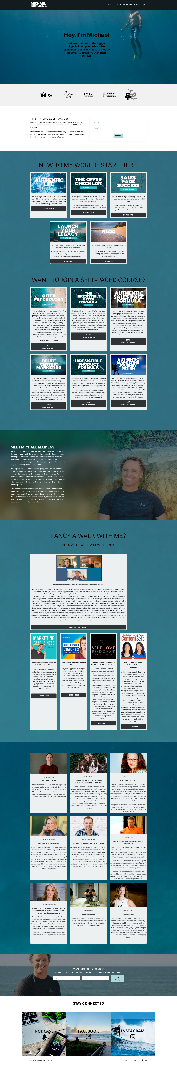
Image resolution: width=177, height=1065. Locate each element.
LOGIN (136, 5)
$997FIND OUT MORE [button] (88, 336)
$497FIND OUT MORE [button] (88, 403)
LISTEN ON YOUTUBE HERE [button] (79, 627)
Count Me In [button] (117, 978)
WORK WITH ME (126, 5)
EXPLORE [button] (109, 261)
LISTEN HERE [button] (44, 696)
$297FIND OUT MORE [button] (48, 406)
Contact (135, 1060)
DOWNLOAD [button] (88, 212)
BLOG (116, 5)
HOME (110, 5)
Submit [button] (118, 136)
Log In (143, 5)
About (127, 1060)
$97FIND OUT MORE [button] (128, 403)
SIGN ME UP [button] (49, 208)
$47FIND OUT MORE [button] (48, 347)
